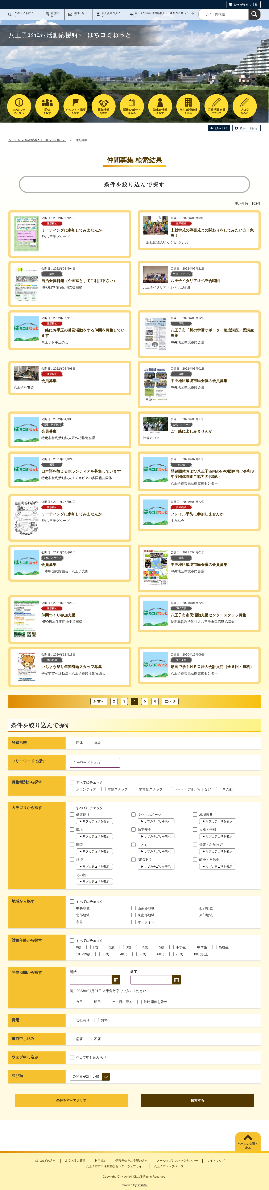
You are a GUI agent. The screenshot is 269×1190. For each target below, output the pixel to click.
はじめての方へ (45, 1160)
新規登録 (55, 14)
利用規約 (100, 1160)
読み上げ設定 (248, 128)
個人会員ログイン (110, 14)
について (216, 111)
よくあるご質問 (75, 1160)
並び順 (17, 1076)
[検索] (254, 14)
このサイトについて (25, 14)
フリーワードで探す (29, 761)
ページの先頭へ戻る (248, 1146)
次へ (168, 701)
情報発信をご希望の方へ (131, 1160)
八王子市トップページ (168, 1166)
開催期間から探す (27, 972)
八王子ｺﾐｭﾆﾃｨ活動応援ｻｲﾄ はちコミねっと (37, 140)
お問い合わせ (80, 14)
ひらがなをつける (245, 4)
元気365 (142, 1185)
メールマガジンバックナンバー (177, 1160)
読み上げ (221, 128)
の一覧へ (19, 111)
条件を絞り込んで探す (134, 184)
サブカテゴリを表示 (96, 821)
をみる (132, 111)
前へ (100, 701)
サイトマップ (216, 1160)
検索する (197, 1100)
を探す (47, 111)
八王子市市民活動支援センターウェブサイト (115, 1166)
